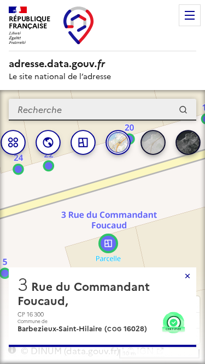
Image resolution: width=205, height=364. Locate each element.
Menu (190, 15)
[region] (102, 227)
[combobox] (102, 110)
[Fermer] (187, 276)
